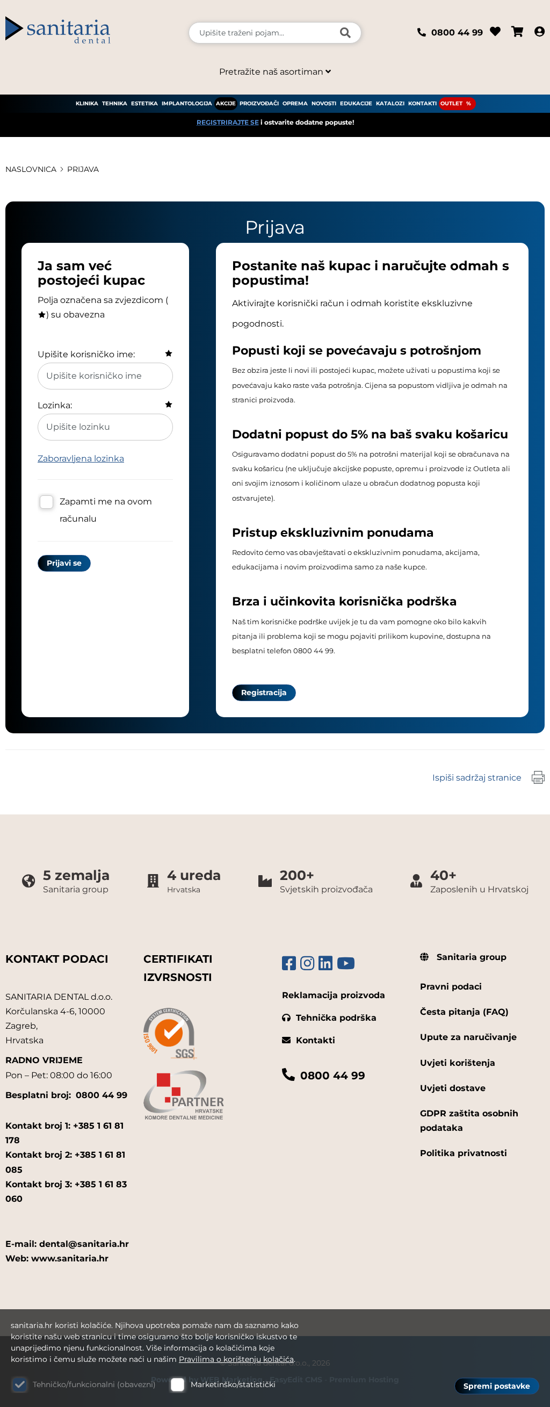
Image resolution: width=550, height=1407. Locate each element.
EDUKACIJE (356, 103)
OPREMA (295, 103)
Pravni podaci (451, 987)
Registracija (264, 692)
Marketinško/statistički (233, 1384)
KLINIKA (87, 103)
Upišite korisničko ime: (86, 354)
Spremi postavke (497, 1386)
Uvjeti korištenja (457, 1063)
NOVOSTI (324, 103)
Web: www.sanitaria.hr (56, 1258)
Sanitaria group (470, 957)
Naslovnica (30, 169)
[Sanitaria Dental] (91, 32)
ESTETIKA (144, 103)
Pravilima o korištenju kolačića (236, 1359)
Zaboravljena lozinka (81, 458)
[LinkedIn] (325, 963)
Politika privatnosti (463, 1153)
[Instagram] (307, 963)
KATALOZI (390, 103)
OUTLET (451, 103)
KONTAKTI (422, 103)
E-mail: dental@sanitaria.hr (67, 1244)
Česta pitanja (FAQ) (464, 1012)
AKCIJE (226, 103)
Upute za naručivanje (468, 1037)
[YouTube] (346, 963)
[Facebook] (289, 963)
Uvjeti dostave (453, 1088)
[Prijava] (539, 32)
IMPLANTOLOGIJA (187, 103)
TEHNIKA (114, 103)
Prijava (83, 169)
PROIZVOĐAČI (259, 103)
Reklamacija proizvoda (333, 995)
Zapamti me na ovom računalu (106, 510)
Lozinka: (55, 405)
